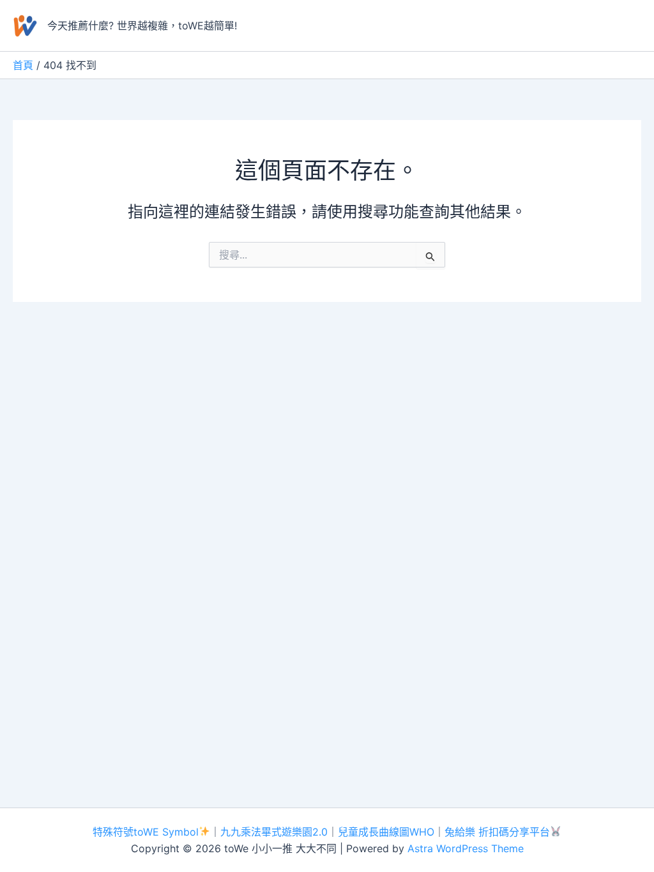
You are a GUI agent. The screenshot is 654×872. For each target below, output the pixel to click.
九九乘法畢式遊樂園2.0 (274, 831)
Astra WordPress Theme (465, 848)
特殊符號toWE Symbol (146, 831)
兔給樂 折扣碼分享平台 (497, 831)
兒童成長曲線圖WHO (386, 831)
